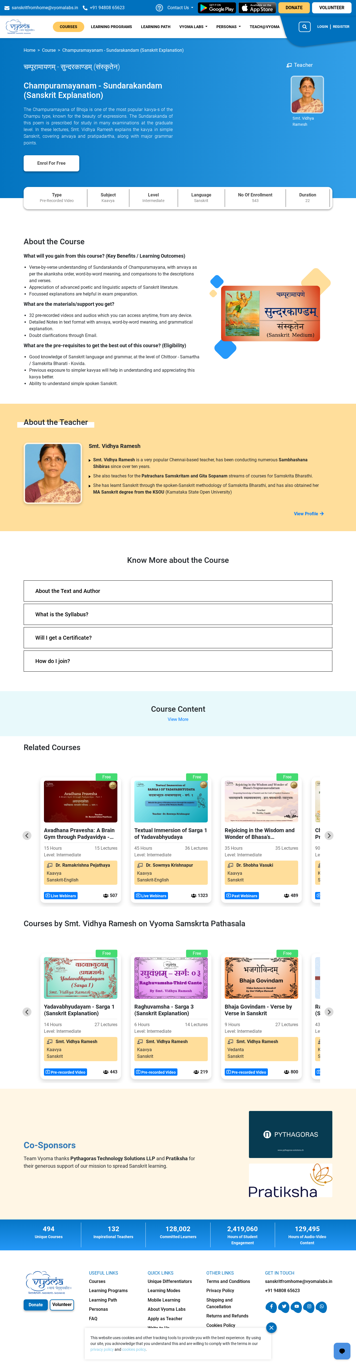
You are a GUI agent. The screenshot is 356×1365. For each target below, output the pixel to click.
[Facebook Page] (271, 1311)
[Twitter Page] (284, 1311)
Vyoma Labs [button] (191, 26)
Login (322, 26)
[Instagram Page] (309, 1311)
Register (341, 26)
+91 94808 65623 (282, 1290)
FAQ (93, 1318)
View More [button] (178, 719)
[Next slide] (329, 835)
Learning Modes (164, 1290)
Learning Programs (111, 26)
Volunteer (62, 1304)
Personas (98, 1309)
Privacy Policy (220, 1290)
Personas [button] (227, 26)
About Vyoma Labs (167, 1309)
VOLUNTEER (331, 7)
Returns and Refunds (227, 1316)
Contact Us (178, 7)
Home (29, 50)
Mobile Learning (164, 1300)
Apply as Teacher (165, 1318)
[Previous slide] (27, 835)
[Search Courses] (305, 27)
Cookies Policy (220, 1325)
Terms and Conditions (228, 1281)
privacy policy (102, 1349)
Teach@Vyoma (265, 26)
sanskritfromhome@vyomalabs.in (298, 1281)
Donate (36, 1304)
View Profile (306, 513)
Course (49, 50)
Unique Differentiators (170, 1281)
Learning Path (155, 26)
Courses (68, 26)
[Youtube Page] (296, 1311)
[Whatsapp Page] (321, 1311)
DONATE (294, 7)
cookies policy (134, 1349)
